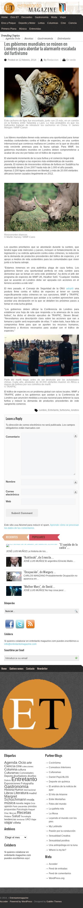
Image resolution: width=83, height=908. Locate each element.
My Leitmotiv (55, 826)
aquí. (27, 858)
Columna (10, 769)
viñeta (17, 822)
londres (75, 410)
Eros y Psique (8, 23)
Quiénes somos (16, 668)
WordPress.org (56, 878)
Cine (63, 23)
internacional (30, 790)
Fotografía (27, 783)
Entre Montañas (57, 799)
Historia (9, 789)
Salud (16, 816)
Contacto (30, 668)
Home (4, 17)
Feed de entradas (58, 868)
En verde (71, 60)
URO (27, 819)
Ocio (33, 803)
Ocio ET (14, 17)
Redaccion (52, 60)
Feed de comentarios (60, 873)
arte (29, 762)
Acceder (53, 864)
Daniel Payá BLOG (59, 777)
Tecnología (26, 816)
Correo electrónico (12, 493)
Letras (41, 23)
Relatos (7, 816)
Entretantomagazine (18, 898)
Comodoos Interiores (60, 767)
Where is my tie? (57, 850)
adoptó (70, 288)
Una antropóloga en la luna (63, 845)
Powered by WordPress (21, 901)
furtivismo (65, 410)
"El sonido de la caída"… (68, 546)
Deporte (8, 776)
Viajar (63, 17)
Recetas (29, 38)
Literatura (21, 793)
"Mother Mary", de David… (39, 586)
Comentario (12, 436)
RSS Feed (30, 624)
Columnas (52, 23)
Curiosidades (26, 773)
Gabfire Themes (54, 901)
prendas (32, 806)
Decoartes (26, 17)
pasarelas (22, 806)
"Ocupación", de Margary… (40, 572)
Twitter (20, 624)
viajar (8, 822)
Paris (15, 806)
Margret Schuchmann (15, 797)
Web (8, 501)
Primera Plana (8, 28)
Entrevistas (35, 28)
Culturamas (11, 772)
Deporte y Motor (27, 23)
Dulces (7, 780)
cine (19, 766)
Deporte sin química (59, 781)
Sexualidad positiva (59, 840)
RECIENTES (12, 537)
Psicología (22, 809)
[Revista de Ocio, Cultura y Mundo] (41, 8)
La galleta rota (56, 808)
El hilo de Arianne (58, 794)
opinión (8, 806)
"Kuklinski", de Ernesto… (39, 557)
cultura (22, 769)
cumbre (43, 410)
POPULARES (38, 537)
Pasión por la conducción (62, 831)
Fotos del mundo (57, 804)
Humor (18, 789)
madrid (32, 793)
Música (23, 28)
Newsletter (42, 668)
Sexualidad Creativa (59, 835)
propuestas (10, 809)
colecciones (27, 766)
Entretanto (64, 38)
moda (30, 799)
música (9, 803)
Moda (54, 17)
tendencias (10, 819)
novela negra (23, 803)
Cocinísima (55, 762)
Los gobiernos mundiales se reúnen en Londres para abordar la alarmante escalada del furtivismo (40, 48)
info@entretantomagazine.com (20, 644)
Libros (8, 793)
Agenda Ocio (12, 38)
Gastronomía (41, 17)
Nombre (10, 481)
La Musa (53, 813)
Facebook (9, 624)
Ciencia (73, 23)
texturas (21, 819)
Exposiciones (12, 783)
